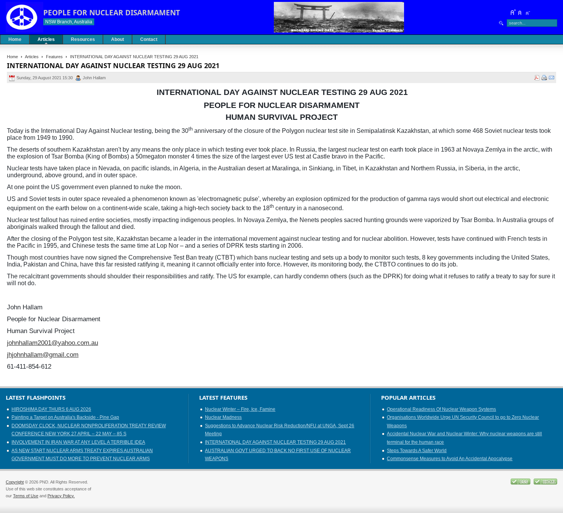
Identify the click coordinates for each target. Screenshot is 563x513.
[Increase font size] (513, 12)
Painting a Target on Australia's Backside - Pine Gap (65, 417)
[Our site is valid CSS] (521, 483)
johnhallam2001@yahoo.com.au (52, 342)
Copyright (15, 482)
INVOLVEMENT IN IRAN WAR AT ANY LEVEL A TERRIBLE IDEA (78, 442)
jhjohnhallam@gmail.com (43, 354)
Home (12, 56)
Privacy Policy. (61, 495)
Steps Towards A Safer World (417, 450)
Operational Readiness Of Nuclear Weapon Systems (441, 409)
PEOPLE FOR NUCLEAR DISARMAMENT (111, 13)
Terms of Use (25, 495)
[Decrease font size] (527, 12)
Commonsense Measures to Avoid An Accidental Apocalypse (449, 458)
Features (54, 56)
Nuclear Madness (223, 417)
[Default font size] (520, 12)
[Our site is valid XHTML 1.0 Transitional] (545, 483)
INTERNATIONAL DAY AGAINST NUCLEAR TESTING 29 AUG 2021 (275, 442)
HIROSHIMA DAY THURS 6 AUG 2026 (51, 409)
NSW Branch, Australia (68, 22)
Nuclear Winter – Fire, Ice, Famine (240, 409)
